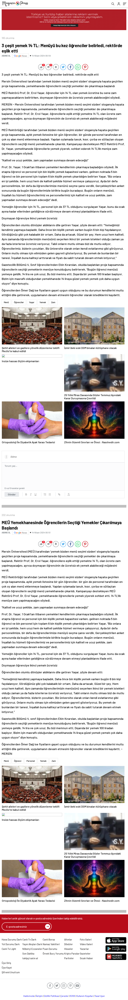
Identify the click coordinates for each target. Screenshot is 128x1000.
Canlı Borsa (49, 939)
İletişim (39, 996)
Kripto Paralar (72, 953)
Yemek (43, 302)
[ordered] (45, 494)
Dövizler (68, 944)
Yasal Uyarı (100, 996)
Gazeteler (85, 953)
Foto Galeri (86, 939)
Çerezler (64, 996)
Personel (30, 761)
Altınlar (68, 939)
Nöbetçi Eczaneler (32, 948)
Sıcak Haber (86, 958)
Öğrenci (17, 761)
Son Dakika (28, 953)
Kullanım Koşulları (84, 996)
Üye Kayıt (7, 967)
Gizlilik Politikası (51, 996)
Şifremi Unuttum (11, 972)
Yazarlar (84, 948)
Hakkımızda (28, 996)
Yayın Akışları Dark (32, 944)
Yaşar (31, 302)
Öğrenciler (19, 302)
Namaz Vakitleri (51, 944)
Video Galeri (86, 944)
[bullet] (49, 494)
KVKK (72, 996)
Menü (6, 302)
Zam (53, 302)
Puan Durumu (50, 948)
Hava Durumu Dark (12, 939)
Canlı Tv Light (9, 948)
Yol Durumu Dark (11, 944)
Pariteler (69, 958)
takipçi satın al (30, 958)
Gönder (12, 494)
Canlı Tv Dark (29, 939)
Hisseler (68, 948)
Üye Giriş (6, 962)
